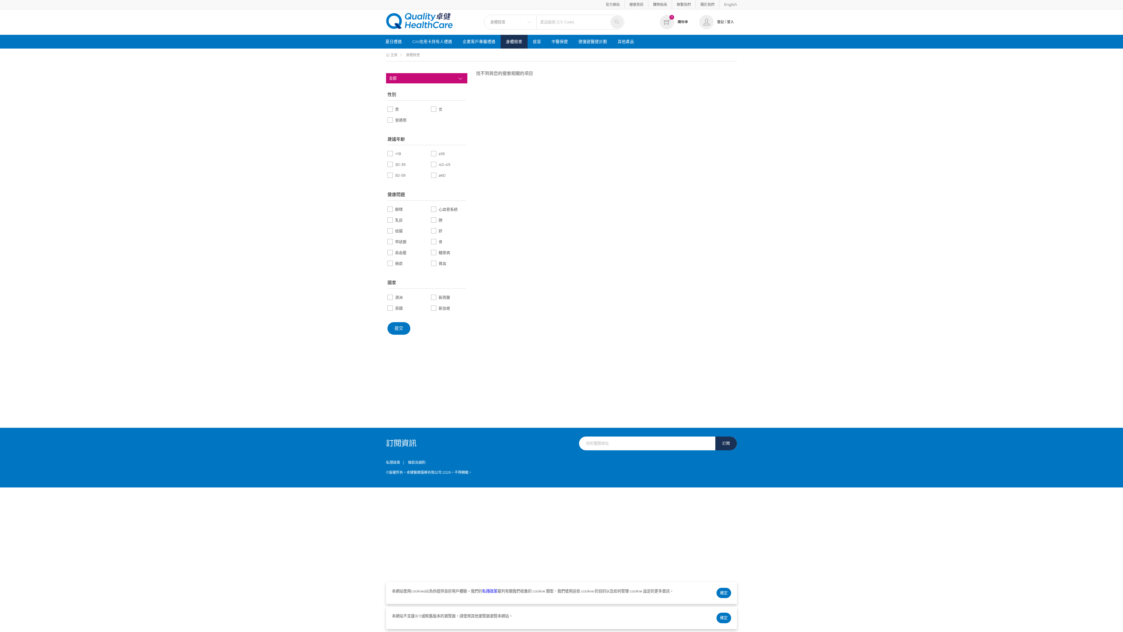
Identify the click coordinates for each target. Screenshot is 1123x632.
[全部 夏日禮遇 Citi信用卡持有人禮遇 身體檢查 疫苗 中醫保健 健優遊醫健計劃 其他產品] (510, 22)
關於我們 (707, 4)
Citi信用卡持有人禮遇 (432, 41)
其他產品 (626, 41)
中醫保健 (560, 41)
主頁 (393, 55)
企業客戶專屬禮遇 (479, 41)
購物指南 (660, 4)
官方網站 (613, 4)
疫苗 (537, 41)
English (730, 4)
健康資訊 (636, 4)
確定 (724, 592)
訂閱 (726, 443)
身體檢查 (514, 41)
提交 (399, 328)
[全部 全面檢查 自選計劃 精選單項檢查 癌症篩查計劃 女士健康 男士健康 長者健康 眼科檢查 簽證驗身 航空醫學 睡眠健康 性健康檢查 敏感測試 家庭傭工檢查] (426, 78)
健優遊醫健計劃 (592, 41)
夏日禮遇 (393, 41)
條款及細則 (417, 462)
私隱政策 (393, 462)
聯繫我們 (684, 4)
